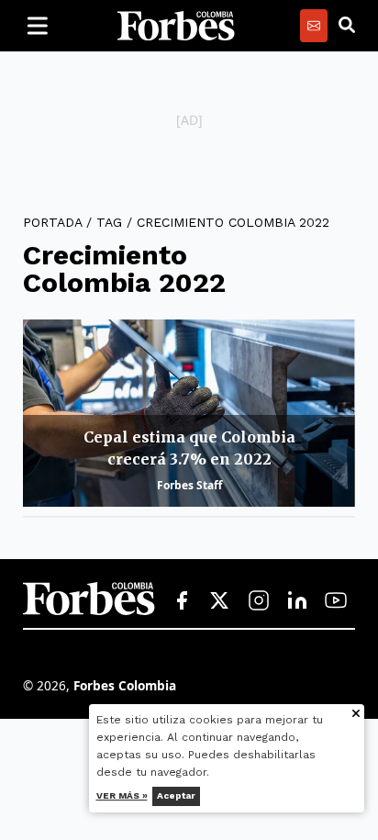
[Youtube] (336, 601)
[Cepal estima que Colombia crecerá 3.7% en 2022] (189, 413)
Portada (52, 222)
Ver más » (122, 795)
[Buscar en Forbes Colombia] (347, 26)
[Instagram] (259, 601)
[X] (220, 601)
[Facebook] (182, 601)
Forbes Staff (189, 485)
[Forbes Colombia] (176, 25)
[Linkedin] (297, 601)
